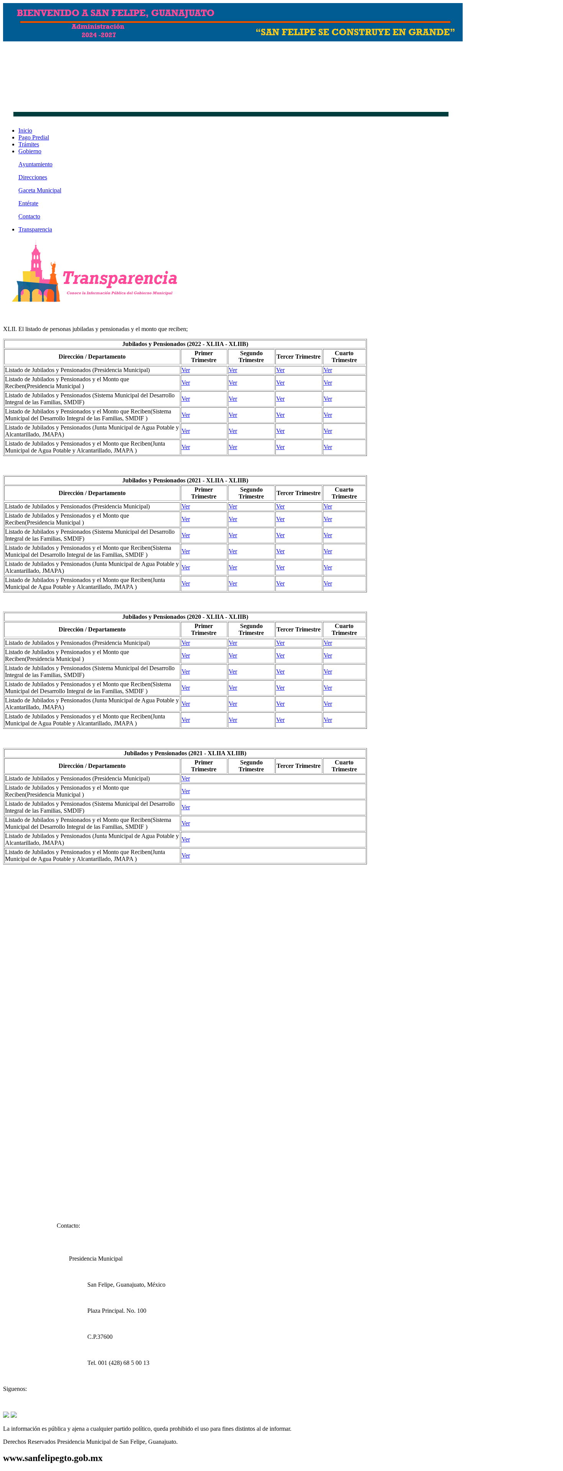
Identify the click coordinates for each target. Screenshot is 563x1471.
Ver (186, 370)
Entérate (28, 203)
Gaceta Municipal (39, 190)
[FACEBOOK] (6, 1415)
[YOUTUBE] (14, 1415)
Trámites (28, 144)
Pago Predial (33, 137)
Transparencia (35, 229)
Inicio (25, 130)
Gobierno (29, 151)
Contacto (29, 216)
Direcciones (32, 177)
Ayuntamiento (35, 164)
